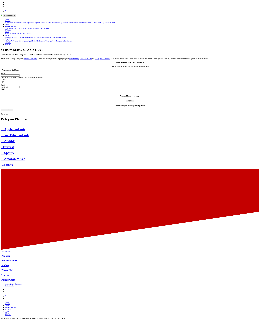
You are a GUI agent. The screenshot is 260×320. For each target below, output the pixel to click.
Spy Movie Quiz (49, 37)
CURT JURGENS (86, 59)
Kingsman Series (39, 22)
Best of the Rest (44, 28)
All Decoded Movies (11, 28)
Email (3, 85)
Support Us (130, 100)
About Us (8, 39)
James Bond (17, 22)
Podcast (7, 304)
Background (24, 41)
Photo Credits (9, 286)
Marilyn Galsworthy (30, 59)
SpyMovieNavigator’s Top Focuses (60, 41)
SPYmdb (8, 30)
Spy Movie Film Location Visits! (38, 41)
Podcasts (7, 21)
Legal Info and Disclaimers (13, 284)
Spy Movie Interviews (78, 22)
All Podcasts (9, 22)
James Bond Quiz (60, 37)
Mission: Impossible (27, 22)
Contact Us (17, 41)
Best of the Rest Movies (52, 22)
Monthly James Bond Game (35, 37)
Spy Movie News (65, 22)
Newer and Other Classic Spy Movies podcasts (100, 22)
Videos (7, 24)
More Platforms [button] (6, 251)
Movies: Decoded (10, 26)
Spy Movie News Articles (22, 33)
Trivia (7, 35)
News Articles (9, 33)
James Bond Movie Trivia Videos (15, 37)
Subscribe (8, 43)
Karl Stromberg (74, 59)
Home (7, 19)
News (7, 32)
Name (3, 73)
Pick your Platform (7, 110)
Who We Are (9, 41)
